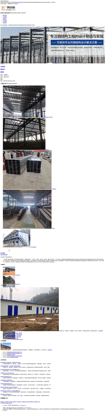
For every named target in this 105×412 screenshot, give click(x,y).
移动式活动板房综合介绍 (12, 338)
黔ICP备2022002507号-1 (12, 407)
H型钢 (53, 228)
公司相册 (23, 401)
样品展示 (19, 401)
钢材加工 (2, 69)
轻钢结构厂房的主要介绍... (6, 394)
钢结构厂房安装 (49, 117)
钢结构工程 (17, 284)
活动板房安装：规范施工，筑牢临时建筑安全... (10, 390)
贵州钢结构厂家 (20, 2)
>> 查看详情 (100, 330)
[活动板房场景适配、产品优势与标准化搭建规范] (29, 330)
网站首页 (5, 15)
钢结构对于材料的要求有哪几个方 (14, 353)
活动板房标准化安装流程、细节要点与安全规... (10, 362)
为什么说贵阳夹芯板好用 (12, 357)
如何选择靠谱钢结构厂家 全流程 (14, 335)
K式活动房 (17, 275)
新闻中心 (5, 19)
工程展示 (5, 20)
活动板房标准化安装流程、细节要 (14, 333)
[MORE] (4, 264)
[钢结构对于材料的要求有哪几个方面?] (5, 349)
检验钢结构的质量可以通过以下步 (14, 352)
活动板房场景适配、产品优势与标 (14, 334)
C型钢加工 (54, 188)
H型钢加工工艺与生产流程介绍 (14, 336)
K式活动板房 (33, 247)
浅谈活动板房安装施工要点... (6, 383)
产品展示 (5, 17)
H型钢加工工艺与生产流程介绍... (7, 373)
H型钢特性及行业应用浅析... (6, 380)
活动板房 (2, 66)
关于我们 (5, 16)
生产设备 (5, 21)
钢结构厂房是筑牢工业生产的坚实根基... (9, 387)
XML (39, 401)
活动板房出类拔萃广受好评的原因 (14, 356)
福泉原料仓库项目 (19, 339)
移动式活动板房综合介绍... (6, 376)
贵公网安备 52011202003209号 (24, 407)
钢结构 (2, 72)
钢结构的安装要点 (11, 354)
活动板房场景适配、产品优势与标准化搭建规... (10, 366)
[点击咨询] (15, 3)
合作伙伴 (27, 401)
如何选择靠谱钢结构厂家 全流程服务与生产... (10, 369)
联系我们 (5, 22)
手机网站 (35, 401)
